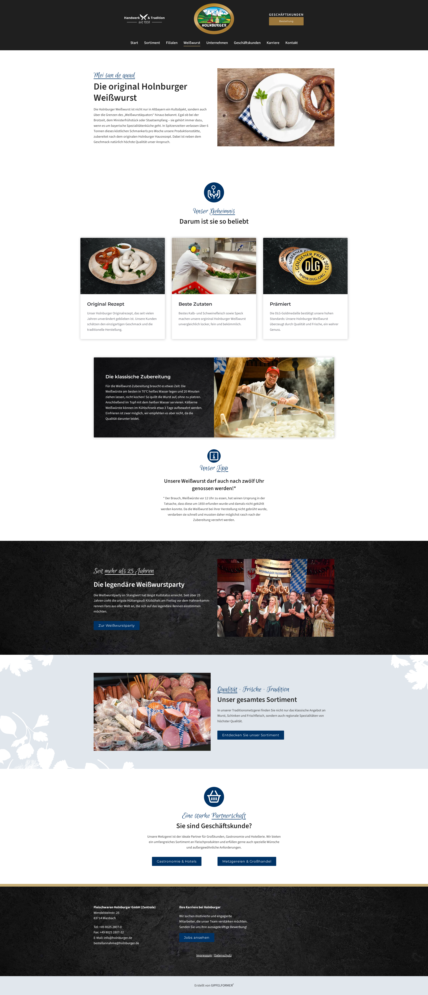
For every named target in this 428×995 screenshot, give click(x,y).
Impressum (204, 955)
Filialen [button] (172, 42)
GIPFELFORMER (222, 985)
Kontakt (291, 42)
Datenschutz (223, 955)
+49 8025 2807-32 (112, 932)
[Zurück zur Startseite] (214, 18)
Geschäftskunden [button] (247, 42)
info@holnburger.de (118, 938)
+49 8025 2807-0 (110, 927)
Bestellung (286, 21)
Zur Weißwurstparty (116, 626)
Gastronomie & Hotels (177, 861)
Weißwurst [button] (192, 42)
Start (134, 42)
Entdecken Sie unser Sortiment (250, 735)
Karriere (273, 42)
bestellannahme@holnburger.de (116, 943)
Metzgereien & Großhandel (246, 861)
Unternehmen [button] (217, 42)
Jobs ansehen (196, 938)
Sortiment (152, 42)
